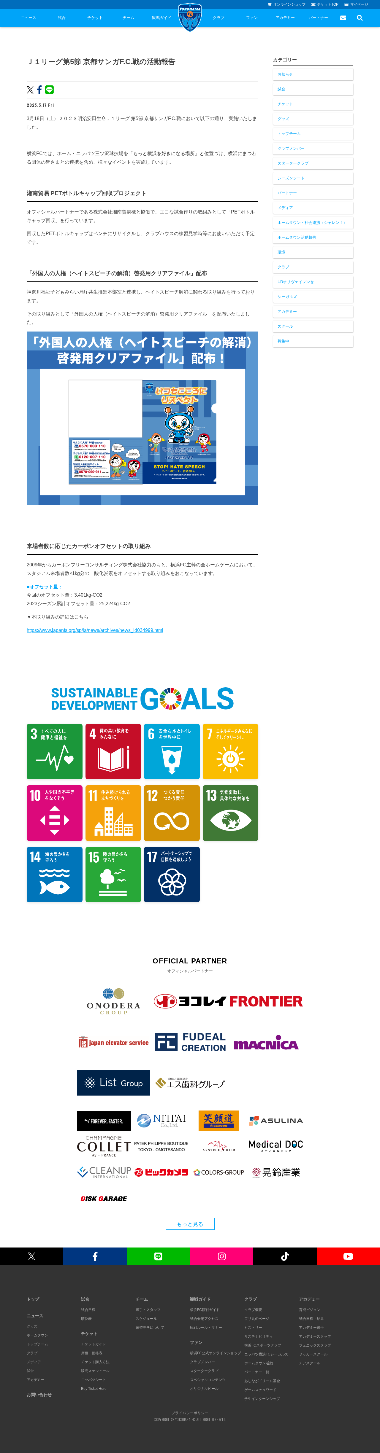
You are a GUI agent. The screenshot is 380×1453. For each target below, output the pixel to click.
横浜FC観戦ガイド (205, 1310)
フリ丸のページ (256, 1319)
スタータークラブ (293, 163)
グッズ (283, 119)
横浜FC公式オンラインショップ (215, 1353)
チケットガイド (93, 1344)
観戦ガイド (161, 17)
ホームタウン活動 (258, 1363)
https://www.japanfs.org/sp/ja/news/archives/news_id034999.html (95, 630)
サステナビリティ (258, 1336)
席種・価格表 (91, 1353)
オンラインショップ (289, 4)
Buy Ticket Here (94, 1389)
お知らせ (285, 74)
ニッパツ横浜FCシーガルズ (266, 1354)
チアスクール (309, 1363)
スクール (285, 326)
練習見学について (150, 1327)
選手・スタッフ (148, 1310)
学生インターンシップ (262, 1399)
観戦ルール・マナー (206, 1327)
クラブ (218, 17)
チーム (128, 17)
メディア (285, 207)
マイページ (359, 4)
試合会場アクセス (204, 1319)
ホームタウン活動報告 (297, 237)
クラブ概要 (253, 1310)
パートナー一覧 (256, 1372)
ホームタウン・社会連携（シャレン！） (312, 222)
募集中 (283, 341)
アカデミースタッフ (315, 1336)
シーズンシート (291, 178)
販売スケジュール (95, 1371)
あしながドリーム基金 (262, 1381)
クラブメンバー (291, 148)
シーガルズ (287, 296)
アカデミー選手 (311, 1327)
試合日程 (88, 1310)
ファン (252, 17)
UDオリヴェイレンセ (296, 282)
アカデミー (285, 17)
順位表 (86, 1319)
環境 (281, 252)
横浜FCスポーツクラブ (262, 1345)
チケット (95, 17)
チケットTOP (327, 4)
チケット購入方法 (95, 1362)
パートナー (318, 17)
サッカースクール (313, 1354)
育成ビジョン (309, 1310)
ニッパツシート (93, 1380)
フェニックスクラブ (315, 1345)
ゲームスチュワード (260, 1390)
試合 (62, 17)
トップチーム (289, 133)
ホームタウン (37, 1335)
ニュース (28, 17)
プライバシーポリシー (190, 1413)
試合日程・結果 (311, 1319)
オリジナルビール (204, 1389)
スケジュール (146, 1319)
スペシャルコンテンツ (208, 1380)
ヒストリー (253, 1327)
